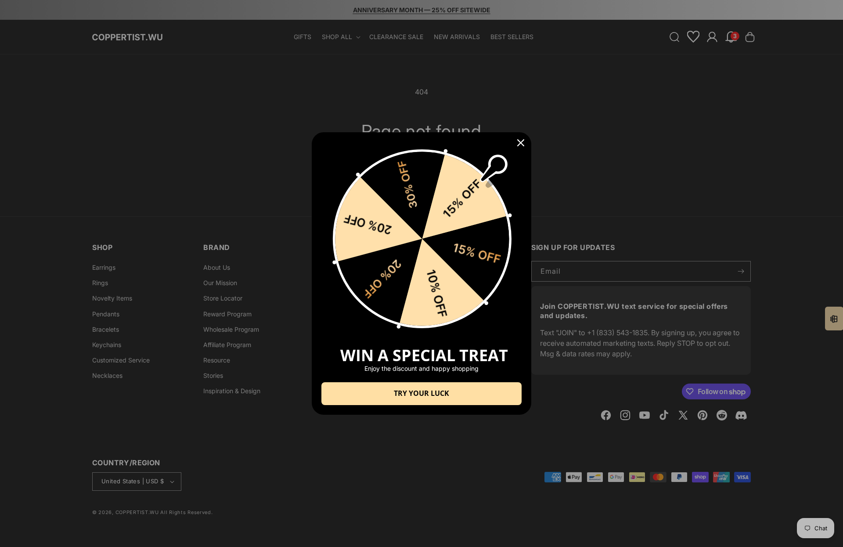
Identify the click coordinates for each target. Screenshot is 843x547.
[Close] (520, 142)
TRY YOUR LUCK (421, 393)
